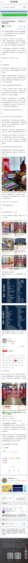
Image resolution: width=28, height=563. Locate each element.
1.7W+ (13, 480)
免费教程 (6, 18)
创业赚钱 (5, 460)
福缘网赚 (17, 539)
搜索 (24, 7)
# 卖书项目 (5, 462)
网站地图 (20, 541)
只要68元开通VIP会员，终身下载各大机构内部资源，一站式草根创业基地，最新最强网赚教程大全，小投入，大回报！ (15, 15)
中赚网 (4, 539)
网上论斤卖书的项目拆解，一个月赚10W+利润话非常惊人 (14, 22)
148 (20, 480)
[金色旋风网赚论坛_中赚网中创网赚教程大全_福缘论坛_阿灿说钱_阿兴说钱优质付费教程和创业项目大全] (14, 1)
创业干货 (12, 458)
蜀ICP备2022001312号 (12, 543)
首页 (3, 18)
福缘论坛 (12, 539)
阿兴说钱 (7, 25)
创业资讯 (18, 458)
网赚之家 (22, 539)
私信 (25, 26)
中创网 (8, 539)
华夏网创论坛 (14, 541)
